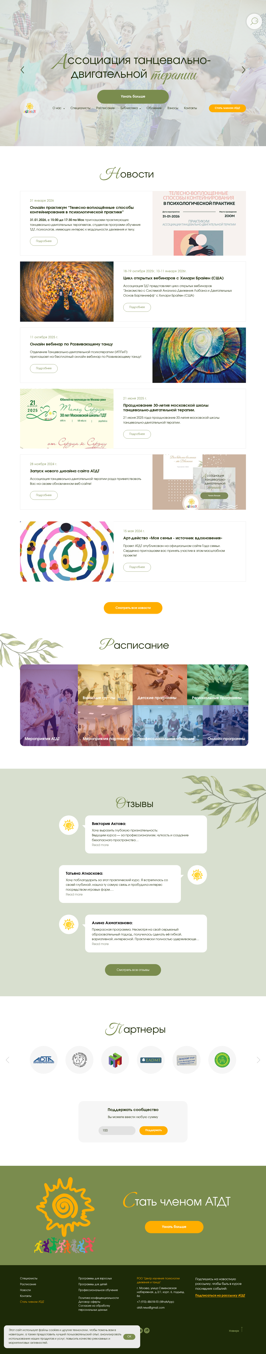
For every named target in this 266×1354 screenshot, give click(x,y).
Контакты (190, 108)
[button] (44, 241)
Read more (100, 845)
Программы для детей (92, 1284)
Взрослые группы (99, 698)
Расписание (105, 108)
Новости (25, 1290)
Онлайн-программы (226, 739)
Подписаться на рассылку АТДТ (220, 1295)
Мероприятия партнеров (106, 739)
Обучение (154, 108)
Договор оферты (89, 1302)
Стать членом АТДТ (32, 1302)
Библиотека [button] (129, 108)
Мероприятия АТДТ (42, 739)
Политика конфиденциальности (98, 1298)
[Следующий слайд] (258, 1060)
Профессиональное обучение (165, 739)
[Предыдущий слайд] (7, 1060)
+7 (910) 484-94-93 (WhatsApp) (155, 1302)
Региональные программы (217, 698)
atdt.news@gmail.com (151, 1308)
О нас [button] (57, 108)
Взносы (172, 108)
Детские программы (156, 698)
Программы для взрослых (95, 1278)
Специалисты (80, 108)
